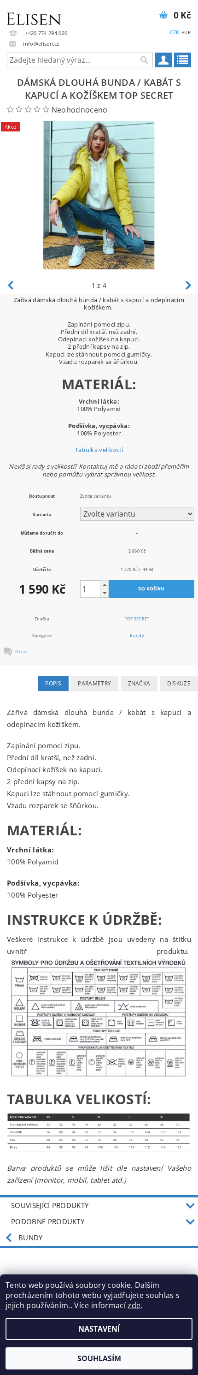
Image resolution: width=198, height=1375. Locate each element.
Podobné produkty (47, 1221)
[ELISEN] (34, 12)
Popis (53, 683)
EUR (186, 32)
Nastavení (99, 1329)
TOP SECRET (137, 619)
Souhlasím (99, 1358)
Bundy (137, 635)
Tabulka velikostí (99, 450)
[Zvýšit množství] (104, 584)
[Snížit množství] (104, 593)
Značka (139, 683)
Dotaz (21, 652)
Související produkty (49, 1205)
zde (134, 1305)
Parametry (94, 683)
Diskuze (179, 683)
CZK (175, 32)
